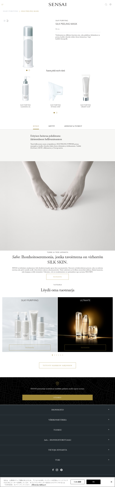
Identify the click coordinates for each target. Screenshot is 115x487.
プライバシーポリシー (38, 485)
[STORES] (110, 4)
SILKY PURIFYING (10, 11)
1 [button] (54, 112)
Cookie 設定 (77, 482)
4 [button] (58, 355)
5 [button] (60, 355)
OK (93, 482)
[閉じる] (111, 481)
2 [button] (56, 112)
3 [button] (56, 355)
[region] (57, 482)
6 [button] (62, 355)
